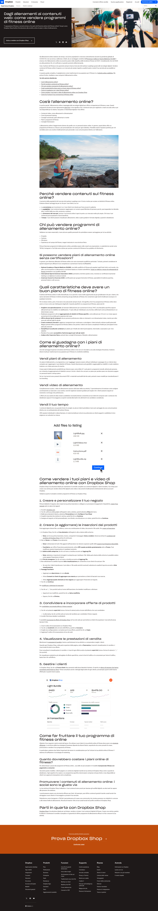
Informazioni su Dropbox (121, 867)
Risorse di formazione (85, 891)
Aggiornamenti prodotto (50, 892)
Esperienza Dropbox (7, 6)
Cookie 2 (81, 881)
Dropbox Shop (44, 811)
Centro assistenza (84, 867)
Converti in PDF (65, 890)
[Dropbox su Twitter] (26, 898)
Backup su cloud (65, 881)
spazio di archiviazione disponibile (107, 544)
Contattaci (82, 869)
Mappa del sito (83, 888)
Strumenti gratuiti (30, 889)
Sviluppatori (100, 878)
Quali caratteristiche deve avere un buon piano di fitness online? (61, 88)
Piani (44, 889)
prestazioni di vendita (54, 642)
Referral (99, 883)
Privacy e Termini (83, 875)
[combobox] (149, 5)
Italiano (29, 906)
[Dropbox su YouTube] (34, 898)
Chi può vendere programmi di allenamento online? (57, 86)
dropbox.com (51, 510)
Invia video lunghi (66, 871)
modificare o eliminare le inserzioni (52, 585)
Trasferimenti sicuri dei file (68, 879)
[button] (79, 93)
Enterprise (46, 875)
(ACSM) (112, 59)
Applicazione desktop (31, 867)
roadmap (72, 362)
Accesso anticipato (30, 883)
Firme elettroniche (66, 887)
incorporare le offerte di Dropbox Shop (58, 620)
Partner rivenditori (102, 886)
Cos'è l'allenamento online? (49, 82)
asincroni (67, 107)
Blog (98, 867)
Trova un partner (101, 892)
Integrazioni (28, 872)
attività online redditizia (105, 73)
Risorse (18, 6)
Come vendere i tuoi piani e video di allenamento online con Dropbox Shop (64, 92)
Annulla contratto (84, 872)
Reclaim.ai (46, 881)
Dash (44, 878)
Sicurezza (28, 881)
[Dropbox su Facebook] (30, 898)
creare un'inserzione (108, 528)
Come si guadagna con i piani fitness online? (55, 90)
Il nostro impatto (119, 875)
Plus (44, 867)
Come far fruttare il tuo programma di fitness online (57, 94)
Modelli (27, 886)
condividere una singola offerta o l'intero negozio (57, 606)
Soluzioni (27, 878)
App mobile (28, 869)
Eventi (98, 869)
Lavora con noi (119, 869)
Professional (46, 869)
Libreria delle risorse (102, 875)
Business (45, 872)
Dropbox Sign (47, 883)
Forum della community (103, 881)
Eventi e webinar (27, 6)
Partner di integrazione (103, 889)
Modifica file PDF (66, 884)
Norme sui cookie (84, 878)
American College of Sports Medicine (98, 59)
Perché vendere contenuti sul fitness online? (55, 84)
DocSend (45, 886)
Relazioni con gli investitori (122, 872)
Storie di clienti (101, 872)
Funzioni (27, 875)
